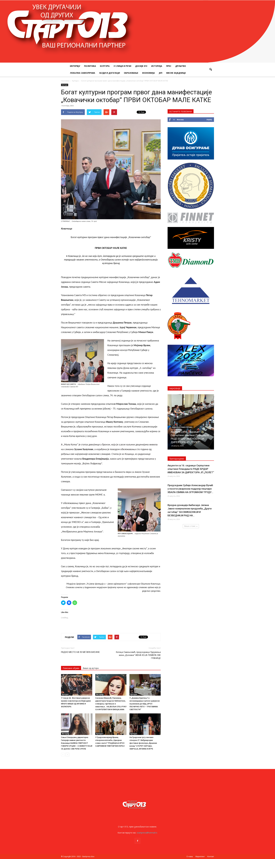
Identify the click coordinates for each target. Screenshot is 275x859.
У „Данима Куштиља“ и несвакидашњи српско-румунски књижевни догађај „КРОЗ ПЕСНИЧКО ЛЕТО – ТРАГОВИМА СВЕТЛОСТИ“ (144, 704)
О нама (189, 856)
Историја (156, 66)
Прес (168, 66)
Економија (148, 72)
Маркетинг (200, 856)
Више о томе (189, 526)
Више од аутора (91, 668)
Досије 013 (141, 66)
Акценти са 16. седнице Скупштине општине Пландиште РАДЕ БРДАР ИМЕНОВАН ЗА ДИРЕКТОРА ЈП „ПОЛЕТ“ (191, 469)
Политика (90, 66)
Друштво (180, 66)
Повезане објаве (71, 668)
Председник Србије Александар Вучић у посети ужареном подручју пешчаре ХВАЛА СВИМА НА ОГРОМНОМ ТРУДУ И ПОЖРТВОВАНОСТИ (191, 435)
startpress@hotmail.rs (147, 832)
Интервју (75, 66)
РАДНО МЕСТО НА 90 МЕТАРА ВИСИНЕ (80, 652)
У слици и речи (122, 66)
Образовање (131, 72)
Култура (105, 66)
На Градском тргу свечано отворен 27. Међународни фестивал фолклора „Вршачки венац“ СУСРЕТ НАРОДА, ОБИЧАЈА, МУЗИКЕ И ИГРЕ (143, 743)
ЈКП (160, 72)
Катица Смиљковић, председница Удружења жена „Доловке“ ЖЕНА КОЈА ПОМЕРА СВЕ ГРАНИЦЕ (138, 655)
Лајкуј (209, 119)
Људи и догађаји (109, 72)
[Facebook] (137, 841)
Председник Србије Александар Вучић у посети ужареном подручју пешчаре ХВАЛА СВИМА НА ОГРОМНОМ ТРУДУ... (190, 489)
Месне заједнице (176, 72)
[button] (210, 69)
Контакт (210, 856)
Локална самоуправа (82, 72)
